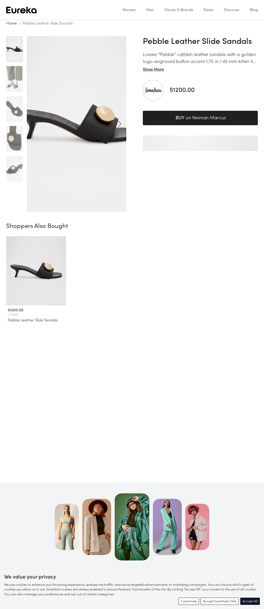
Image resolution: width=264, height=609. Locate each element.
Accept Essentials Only (219, 601)
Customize (189, 601)
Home (11, 23)
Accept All (250, 601)
